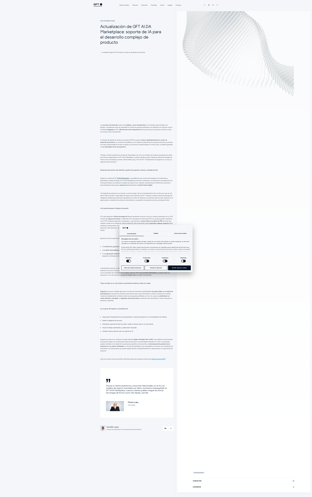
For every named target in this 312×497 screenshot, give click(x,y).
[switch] (147, 261)
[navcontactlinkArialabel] (213, 5)
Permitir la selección (156, 267)
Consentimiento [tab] (131, 233)
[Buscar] (204, 5)
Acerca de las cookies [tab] (180, 233)
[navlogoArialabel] (98, 5)
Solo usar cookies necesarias (132, 267)
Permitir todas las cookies (179, 267)
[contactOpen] (170, 428)
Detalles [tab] (156, 233)
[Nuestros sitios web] (208, 5)
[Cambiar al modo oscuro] (217, 5)
